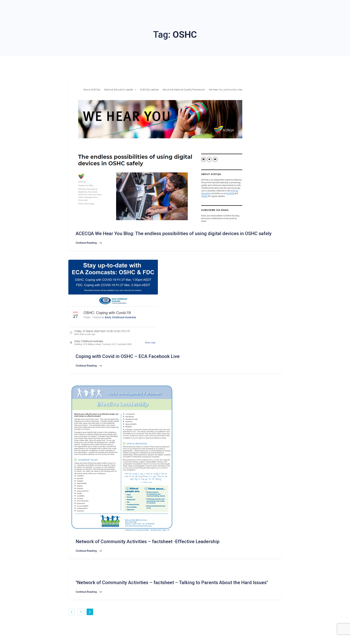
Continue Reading (86, 242)
